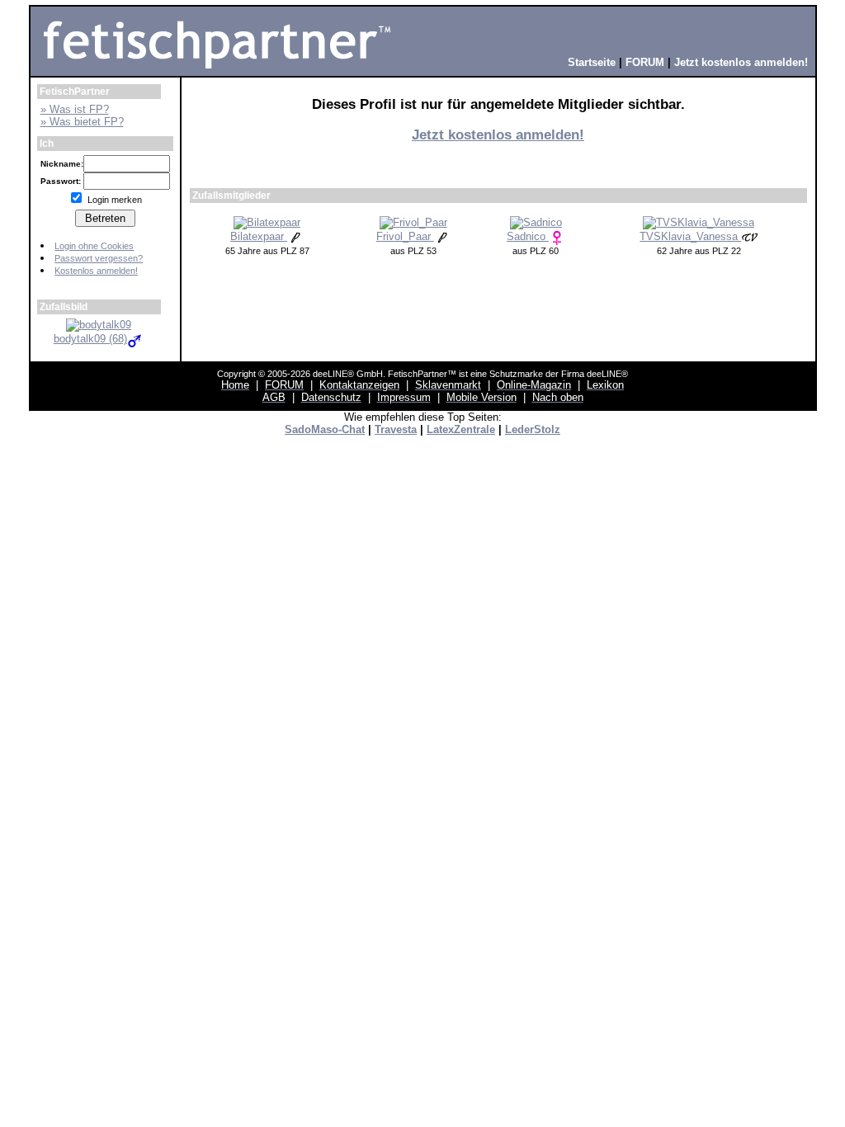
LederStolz (532, 429)
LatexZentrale (461, 429)
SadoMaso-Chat (325, 429)
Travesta (396, 429)
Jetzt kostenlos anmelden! (498, 135)
